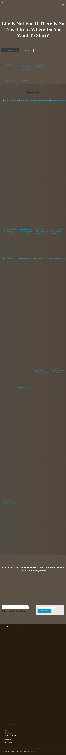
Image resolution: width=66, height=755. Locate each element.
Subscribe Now (44, 611)
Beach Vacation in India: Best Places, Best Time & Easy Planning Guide (25, 231)
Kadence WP (31, 751)
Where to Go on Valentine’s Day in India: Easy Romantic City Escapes (10, 231)
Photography (9, 733)
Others (7, 737)
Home (6, 730)
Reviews (7, 740)
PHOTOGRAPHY (26, 80)
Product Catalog (10, 735)
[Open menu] (64, 5)
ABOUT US (57, 80)
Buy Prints (8, 739)
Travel (7, 732)
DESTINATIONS (10, 80)
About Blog (8, 742)
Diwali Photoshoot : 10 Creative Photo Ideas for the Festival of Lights (9, 502)
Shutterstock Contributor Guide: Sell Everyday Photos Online (56, 231)
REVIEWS (42, 80)
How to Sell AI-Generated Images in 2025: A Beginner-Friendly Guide (41, 370)
